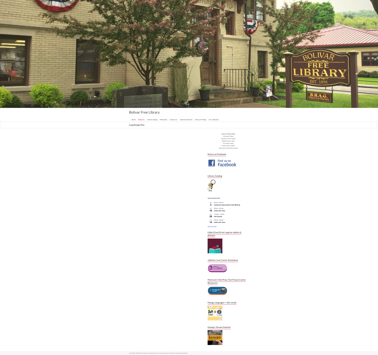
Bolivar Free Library (144, 112)
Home (134, 119)
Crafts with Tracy (219, 211)
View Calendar (212, 226)
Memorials (163, 119)
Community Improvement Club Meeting (227, 205)
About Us (141, 119)
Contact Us (173, 119)
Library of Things (200, 119)
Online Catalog (152, 119)
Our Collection (214, 119)
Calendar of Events (186, 119)
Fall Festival (218, 216)
